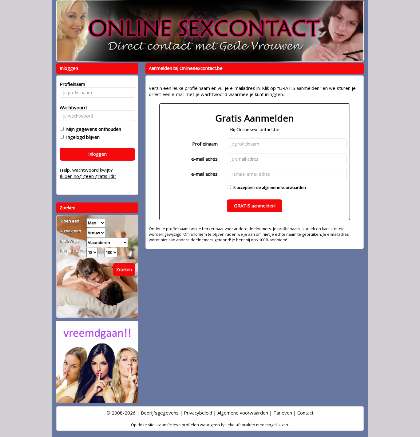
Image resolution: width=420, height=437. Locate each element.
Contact (305, 413)
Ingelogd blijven (82, 137)
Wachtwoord (71, 107)
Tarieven (282, 413)
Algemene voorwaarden (242, 413)
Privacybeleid (198, 413)
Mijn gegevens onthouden (92, 129)
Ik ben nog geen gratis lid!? (88, 176)
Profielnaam (205, 144)
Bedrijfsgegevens (160, 413)
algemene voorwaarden (284, 187)
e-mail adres (204, 159)
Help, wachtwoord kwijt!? (86, 170)
